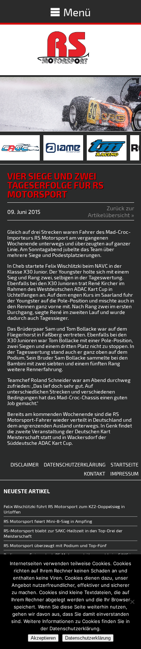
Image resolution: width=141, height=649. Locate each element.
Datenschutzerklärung (75, 464)
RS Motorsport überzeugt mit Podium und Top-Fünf (56, 545)
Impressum (124, 473)
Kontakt (94, 473)
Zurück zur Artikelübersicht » (111, 211)
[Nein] (132, 601)
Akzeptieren (43, 638)
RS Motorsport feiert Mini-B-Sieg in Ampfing (48, 521)
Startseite (124, 464)
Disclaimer (24, 464)
